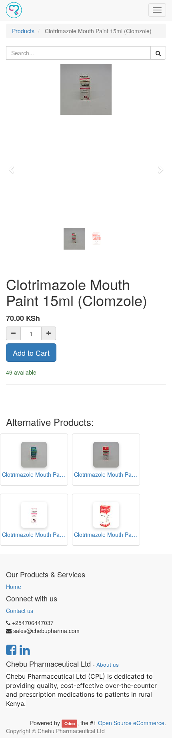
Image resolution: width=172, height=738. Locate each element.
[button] (14, 166)
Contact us (19, 611)
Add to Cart (31, 352)
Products (23, 31)
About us (107, 664)
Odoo (69, 723)
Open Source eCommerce (131, 723)
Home (13, 587)
